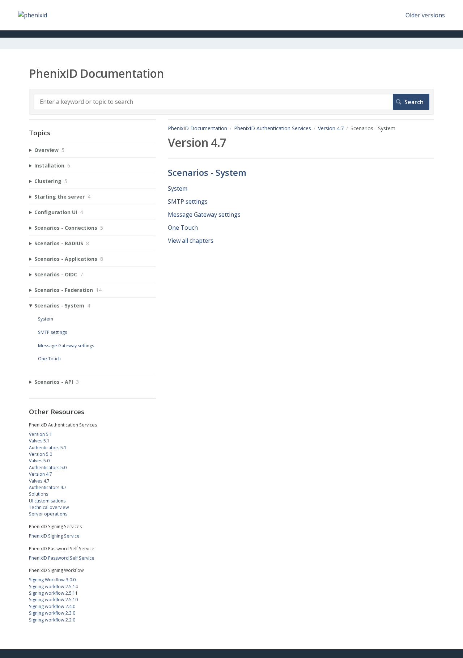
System (177, 188)
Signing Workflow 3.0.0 (52, 580)
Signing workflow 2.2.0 (52, 620)
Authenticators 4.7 (48, 487)
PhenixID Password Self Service (61, 558)
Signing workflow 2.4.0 (52, 606)
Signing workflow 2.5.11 (53, 593)
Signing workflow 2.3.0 (52, 613)
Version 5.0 (40, 454)
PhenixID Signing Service (54, 536)
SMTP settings (188, 201)
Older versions (425, 15)
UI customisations (47, 501)
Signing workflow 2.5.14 (53, 586)
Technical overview (49, 507)
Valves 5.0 (39, 461)
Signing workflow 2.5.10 (53, 600)
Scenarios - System (207, 172)
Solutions (38, 494)
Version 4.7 (331, 128)
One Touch (183, 228)
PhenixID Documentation (197, 128)
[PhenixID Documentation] (32, 15)
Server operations (48, 514)
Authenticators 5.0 (48, 467)
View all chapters (190, 241)
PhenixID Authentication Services (272, 128)
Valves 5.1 (39, 441)
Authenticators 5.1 (48, 448)
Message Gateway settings (204, 214)
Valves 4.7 (39, 481)
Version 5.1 (40, 434)
